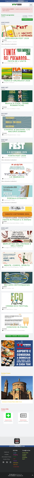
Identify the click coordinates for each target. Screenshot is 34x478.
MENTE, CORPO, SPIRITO (17, 265)
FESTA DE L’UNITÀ (17, 61)
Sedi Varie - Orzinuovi (8, 82)
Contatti (6, 454)
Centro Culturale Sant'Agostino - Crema (13, 267)
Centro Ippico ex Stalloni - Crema (11, 108)
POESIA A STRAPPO (17, 198)
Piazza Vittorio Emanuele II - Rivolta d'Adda (14, 330)
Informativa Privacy (6, 457)
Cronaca (24, 454)
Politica (24, 456)
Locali (14, 453)
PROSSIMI (15, 335)
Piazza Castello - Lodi (8, 288)
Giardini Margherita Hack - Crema (11, 134)
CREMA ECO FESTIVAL (17, 306)
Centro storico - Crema (9, 178)
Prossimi (30, 15)
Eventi (14, 456)
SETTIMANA (8, 335)
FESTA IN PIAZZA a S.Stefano (17, 220)
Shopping (15, 454)
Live (14, 458)
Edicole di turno (23, 420)
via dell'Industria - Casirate (10, 41)
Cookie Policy (6, 459)
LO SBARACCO (17, 177)
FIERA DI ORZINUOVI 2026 (17, 81)
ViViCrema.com (19, 474)
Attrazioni (15, 462)
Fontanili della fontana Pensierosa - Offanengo (14, 157)
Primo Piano (25, 452)
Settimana (25, 15)
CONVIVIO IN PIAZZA (17, 327)
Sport (23, 459)
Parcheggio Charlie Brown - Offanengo (13, 247)
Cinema (15, 461)
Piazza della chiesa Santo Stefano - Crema (13, 223)
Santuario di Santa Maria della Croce (12, 402)
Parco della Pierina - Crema (10, 309)
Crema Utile (16, 466)
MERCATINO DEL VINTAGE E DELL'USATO (17, 245)
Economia (24, 457)
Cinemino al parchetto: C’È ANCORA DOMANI (17, 131)
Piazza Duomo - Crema (9, 200)
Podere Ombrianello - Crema (10, 63)
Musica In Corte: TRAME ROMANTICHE (17, 104)
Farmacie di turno (8, 420)
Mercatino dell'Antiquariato (17, 285)
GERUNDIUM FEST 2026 (17, 38)
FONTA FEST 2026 (17, 156)
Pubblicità (6, 452)
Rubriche (15, 464)
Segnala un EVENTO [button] (27, 19)
